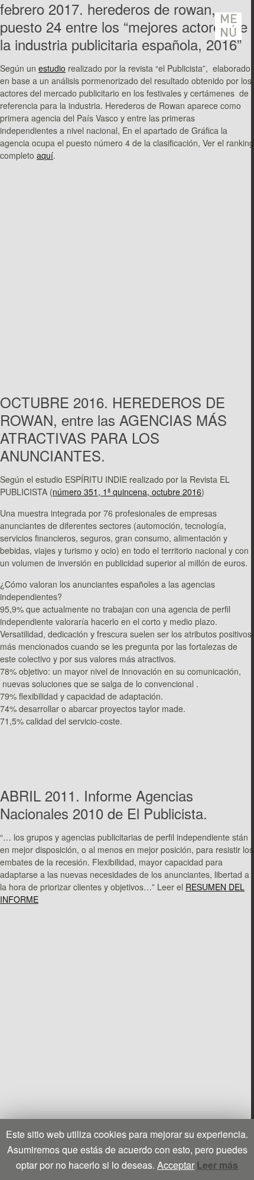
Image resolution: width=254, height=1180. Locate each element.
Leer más (217, 1165)
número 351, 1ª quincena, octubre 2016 (127, 492)
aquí (45, 155)
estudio (52, 68)
